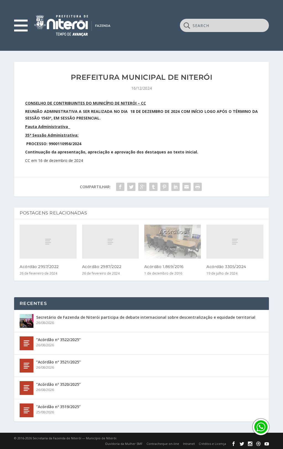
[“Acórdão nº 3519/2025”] (26, 410)
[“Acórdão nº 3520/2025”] (26, 388)
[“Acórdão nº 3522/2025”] (26, 343)
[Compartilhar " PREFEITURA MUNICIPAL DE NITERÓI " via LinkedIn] (175, 186)
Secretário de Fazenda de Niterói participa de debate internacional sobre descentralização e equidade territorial (145, 317)
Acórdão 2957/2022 (39, 266)
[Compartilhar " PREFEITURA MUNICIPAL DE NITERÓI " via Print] (197, 186)
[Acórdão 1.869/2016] (172, 242)
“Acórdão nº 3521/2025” (58, 362)
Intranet (189, 444)
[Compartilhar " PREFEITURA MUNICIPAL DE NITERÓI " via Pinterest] (164, 186)
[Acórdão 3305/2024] (234, 242)
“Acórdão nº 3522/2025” (58, 339)
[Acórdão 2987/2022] (110, 242)
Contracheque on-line (162, 444)
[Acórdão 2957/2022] (48, 242)
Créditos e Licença (212, 444)
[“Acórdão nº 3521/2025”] (26, 366)
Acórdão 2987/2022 (102, 266)
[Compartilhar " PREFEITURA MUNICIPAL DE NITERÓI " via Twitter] (131, 186)
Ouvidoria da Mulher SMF (124, 444)
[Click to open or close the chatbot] (261, 427)
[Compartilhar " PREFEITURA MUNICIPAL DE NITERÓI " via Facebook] (120, 186)
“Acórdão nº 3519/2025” (58, 406)
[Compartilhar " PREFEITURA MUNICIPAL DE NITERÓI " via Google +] (142, 186)
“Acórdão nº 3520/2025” (58, 384)
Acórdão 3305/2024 (226, 266)
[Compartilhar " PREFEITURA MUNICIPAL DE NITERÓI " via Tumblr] (153, 186)
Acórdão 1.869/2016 (164, 266)
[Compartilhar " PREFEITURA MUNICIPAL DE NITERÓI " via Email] (186, 186)
